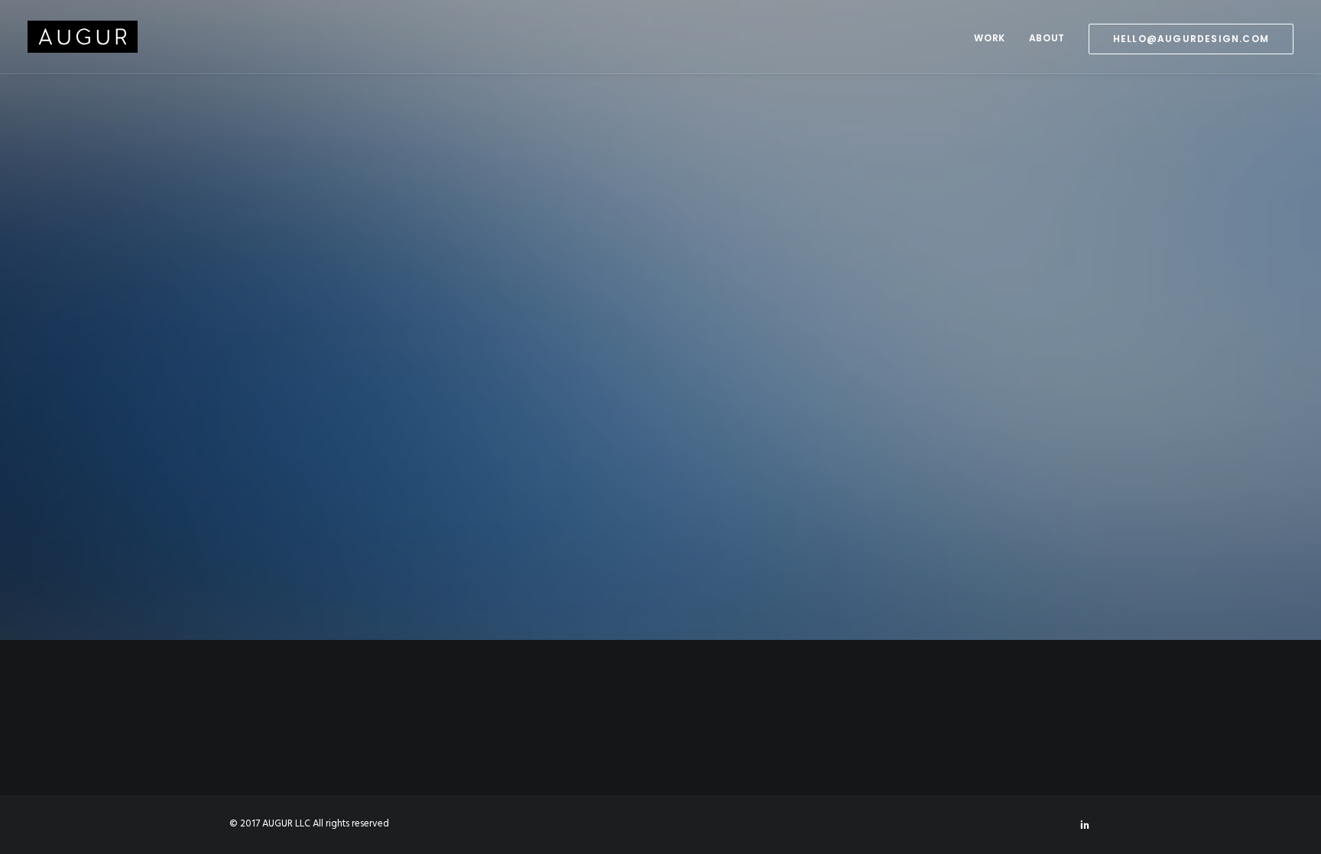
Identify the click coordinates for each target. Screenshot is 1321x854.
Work (989, 37)
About (1047, 37)
